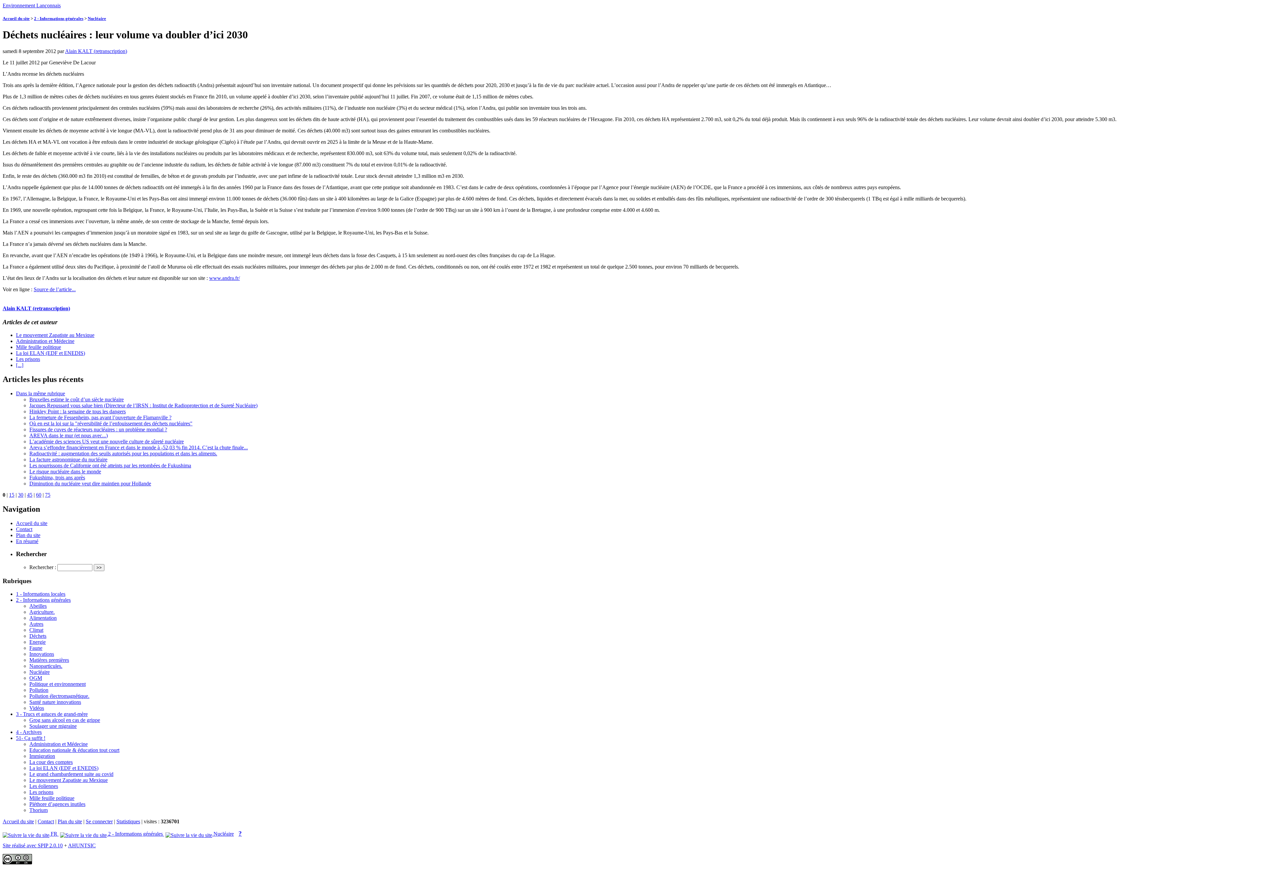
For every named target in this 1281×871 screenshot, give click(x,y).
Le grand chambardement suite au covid (71, 774)
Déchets (37, 636)
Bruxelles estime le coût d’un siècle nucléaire (76, 399)
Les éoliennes (43, 786)
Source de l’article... (55, 289)
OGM (35, 678)
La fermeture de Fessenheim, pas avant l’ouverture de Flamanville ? (100, 417)
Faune (35, 648)
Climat (36, 630)
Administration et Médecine (45, 341)
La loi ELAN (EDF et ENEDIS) (50, 353)
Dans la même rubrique (40, 393)
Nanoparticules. (45, 666)
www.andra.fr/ (224, 278)
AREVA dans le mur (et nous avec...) (68, 435)
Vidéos (36, 708)
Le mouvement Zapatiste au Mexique (55, 335)
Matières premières (49, 660)
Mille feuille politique (38, 347)
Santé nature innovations (55, 702)
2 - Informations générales (58, 18)
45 (29, 495)
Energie (37, 642)
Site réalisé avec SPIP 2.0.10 (33, 845)
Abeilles (38, 606)
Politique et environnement (57, 684)
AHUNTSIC (82, 845)
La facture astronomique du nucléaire (68, 459)
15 (11, 495)
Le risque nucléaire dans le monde (65, 471)
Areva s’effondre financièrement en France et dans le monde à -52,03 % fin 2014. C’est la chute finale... (138, 447)
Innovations (41, 654)
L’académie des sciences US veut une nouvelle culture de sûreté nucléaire (106, 441)
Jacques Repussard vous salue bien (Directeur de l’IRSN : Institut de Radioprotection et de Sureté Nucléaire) (143, 405)
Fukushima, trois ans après (57, 477)
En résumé (27, 541)
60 (38, 495)
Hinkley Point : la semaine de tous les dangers (77, 411)
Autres (36, 624)
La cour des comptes (51, 762)
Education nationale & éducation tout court (74, 750)
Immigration (42, 756)
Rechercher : (42, 567)
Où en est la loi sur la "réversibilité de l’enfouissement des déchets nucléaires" (110, 423)
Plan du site (28, 535)
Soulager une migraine (53, 726)
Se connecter (99, 821)
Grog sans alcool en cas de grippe (64, 720)
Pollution (38, 690)
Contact (24, 529)
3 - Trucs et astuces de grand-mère (52, 714)
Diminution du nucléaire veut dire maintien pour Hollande (90, 483)
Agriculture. (42, 612)
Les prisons (28, 359)
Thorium (38, 810)
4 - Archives (29, 732)
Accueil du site (16, 18)
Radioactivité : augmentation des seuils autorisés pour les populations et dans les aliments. (123, 453)
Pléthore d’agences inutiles (57, 804)
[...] (19, 365)
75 (47, 495)
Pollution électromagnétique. (59, 696)
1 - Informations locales (40, 594)
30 (20, 495)
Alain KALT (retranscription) (96, 51)
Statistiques (128, 821)
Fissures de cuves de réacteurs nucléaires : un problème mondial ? (98, 429)
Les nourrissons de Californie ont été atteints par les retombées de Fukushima (110, 465)
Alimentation (43, 618)
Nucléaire (97, 18)
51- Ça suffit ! (30, 738)
